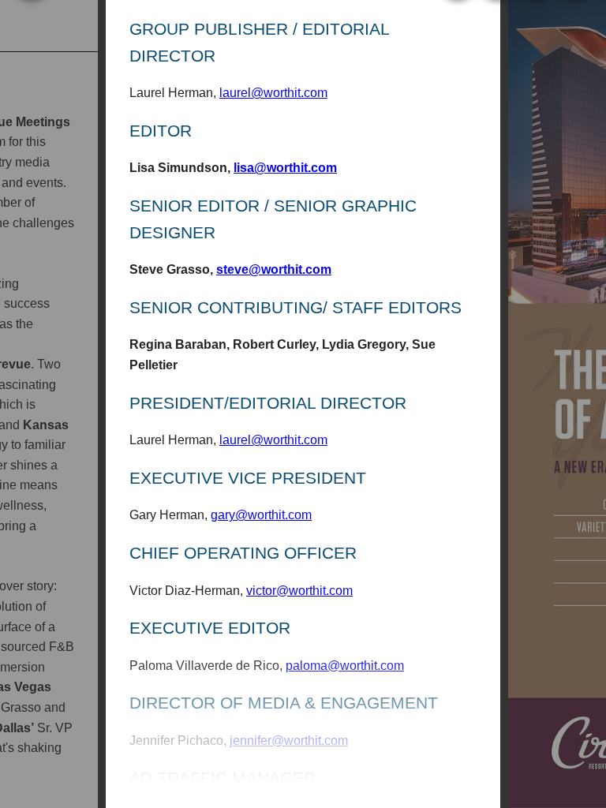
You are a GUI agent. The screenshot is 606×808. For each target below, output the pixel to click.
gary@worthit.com (261, 515)
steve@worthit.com (273, 269)
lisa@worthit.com (285, 167)
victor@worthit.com (299, 590)
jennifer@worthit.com (289, 740)
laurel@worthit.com (273, 92)
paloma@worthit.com (345, 665)
